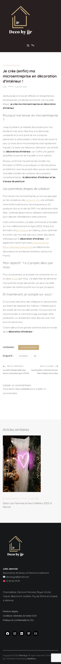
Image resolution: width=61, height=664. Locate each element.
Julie (5, 87)
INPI (35, 356)
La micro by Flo (32, 200)
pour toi (45, 243)
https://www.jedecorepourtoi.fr (17, 247)
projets (15, 279)
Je (33, 243)
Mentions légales (10, 611)
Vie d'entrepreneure (11, 65)
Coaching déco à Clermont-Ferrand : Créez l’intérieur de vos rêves (44, 370)
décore (37, 243)
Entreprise (23, 356)
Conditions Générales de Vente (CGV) (20, 616)
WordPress (32, 658)
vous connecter (22, 389)
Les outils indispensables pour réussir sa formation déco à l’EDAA (16, 370)
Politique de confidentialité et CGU (18, 620)
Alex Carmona (21, 230)
